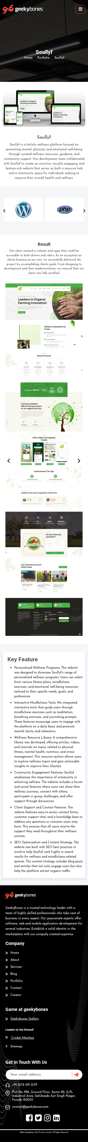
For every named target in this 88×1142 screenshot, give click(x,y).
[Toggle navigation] (80, 9)
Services (16, 967)
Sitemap (16, 1046)
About (14, 960)
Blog (13, 974)
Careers (15, 995)
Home (28, 58)
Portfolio (16, 981)
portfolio (43, 58)
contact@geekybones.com (30, 1107)
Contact (16, 988)
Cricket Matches (22, 1038)
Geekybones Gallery (24, 1019)
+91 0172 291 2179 (24, 1085)
